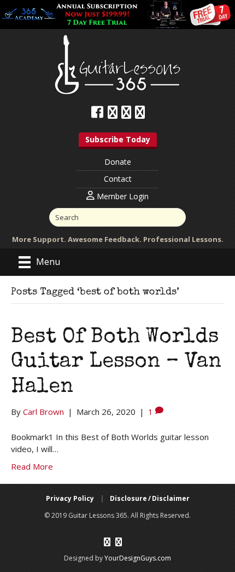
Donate (117, 162)
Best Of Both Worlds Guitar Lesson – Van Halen (116, 362)
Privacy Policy (70, 498)
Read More (32, 466)
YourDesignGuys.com (137, 558)
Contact (118, 179)
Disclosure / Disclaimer (150, 498)
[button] (118, 140)
